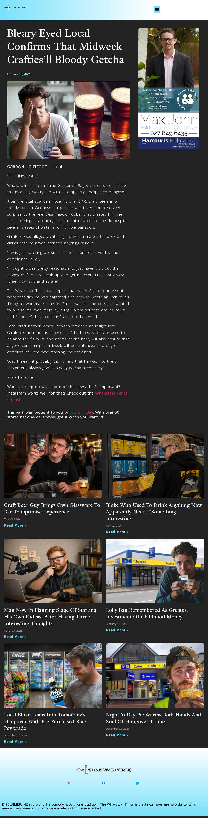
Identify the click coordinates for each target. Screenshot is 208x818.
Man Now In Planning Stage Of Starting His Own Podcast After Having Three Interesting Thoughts (50, 617)
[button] (157, 9)
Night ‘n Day (81, 412)
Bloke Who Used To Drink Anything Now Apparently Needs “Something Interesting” (154, 512)
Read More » (15, 525)
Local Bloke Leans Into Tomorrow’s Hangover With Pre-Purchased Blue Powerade (45, 722)
